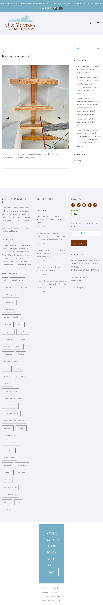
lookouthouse (20, 376)
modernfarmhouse (10, 391)
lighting (18, 369)
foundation (8, 354)
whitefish (7, 480)
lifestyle (6, 369)
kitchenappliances (10, 361)
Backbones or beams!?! (17, 56)
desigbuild (7, 324)
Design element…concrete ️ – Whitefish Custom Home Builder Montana (88, 69)
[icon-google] (95, 205)
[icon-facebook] (61, 8)
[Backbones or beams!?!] (35, 107)
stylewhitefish (22, 465)
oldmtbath (7, 428)
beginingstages (17, 280)
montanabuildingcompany (13, 398)
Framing (21, 354)
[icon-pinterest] (90, 205)
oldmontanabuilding (11, 413)
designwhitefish (9, 339)
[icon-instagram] (55, 8)
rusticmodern (8, 450)
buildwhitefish (9, 310)
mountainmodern (10, 406)
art (5, 280)
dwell (23, 339)
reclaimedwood (9, 435)
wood (18, 502)
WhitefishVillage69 (10, 495)
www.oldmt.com (78, 280)
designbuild (8, 332)
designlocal (23, 332)
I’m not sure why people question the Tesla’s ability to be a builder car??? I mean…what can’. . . (51, 253)
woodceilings (8, 509)
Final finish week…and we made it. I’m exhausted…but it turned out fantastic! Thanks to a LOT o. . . (51, 284)
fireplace (7, 347)
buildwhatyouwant (10, 295)
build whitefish (9, 302)
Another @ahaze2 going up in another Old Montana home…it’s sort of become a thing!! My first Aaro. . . (51, 236)
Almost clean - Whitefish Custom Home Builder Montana (50, 268)
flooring (18, 347)
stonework (7, 465)
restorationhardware (11, 443)
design (20, 324)
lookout (6, 376)
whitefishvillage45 (10, 487)
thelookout (7, 472)
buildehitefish (9, 287)
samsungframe (9, 458)
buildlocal (23, 287)
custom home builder (11, 317)
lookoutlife (7, 384)
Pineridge (21, 428)
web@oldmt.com (78, 277)
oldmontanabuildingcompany (14, 421)
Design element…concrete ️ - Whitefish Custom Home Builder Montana (49, 219)
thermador (21, 472)
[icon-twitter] (79, 205)
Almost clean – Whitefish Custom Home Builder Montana (87, 122)
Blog (79, 161)
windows (7, 502)
